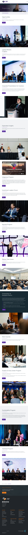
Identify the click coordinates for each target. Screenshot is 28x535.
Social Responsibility (21, 522)
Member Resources (4, 524)
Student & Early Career (13, 518)
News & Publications (4, 516)
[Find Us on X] (4, 501)
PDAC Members (4, 518)
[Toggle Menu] (26, 1)
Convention (5, 483)
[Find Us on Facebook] (2, 501)
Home (3, 483)
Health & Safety (20, 521)
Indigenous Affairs (21, 513)
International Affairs (21, 514)
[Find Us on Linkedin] (6, 501)
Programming (11, 512)
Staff (2, 514)
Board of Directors (4, 512)
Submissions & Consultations (22, 516)
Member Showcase (4, 525)
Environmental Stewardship (22, 520)
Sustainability (20, 515)
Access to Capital (20, 511)
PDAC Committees (4, 513)
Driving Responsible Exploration (21, 519)
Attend (11, 511)
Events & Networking (12, 514)
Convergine (23, 530)
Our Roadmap (3, 511)
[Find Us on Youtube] (8, 501)
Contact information (4, 503)
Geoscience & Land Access (22, 512)
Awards (3, 515)
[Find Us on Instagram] (5, 501)
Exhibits (11, 513)
